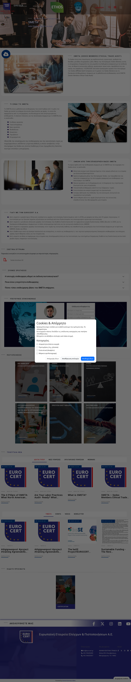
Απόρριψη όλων (53, 359)
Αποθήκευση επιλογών (70, 359)
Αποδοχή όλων (87, 359)
